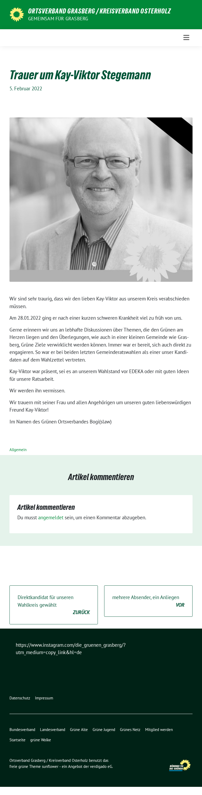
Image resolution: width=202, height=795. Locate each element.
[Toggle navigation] (186, 37)
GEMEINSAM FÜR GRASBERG (58, 19)
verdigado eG (101, 766)
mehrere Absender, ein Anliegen (148, 601)
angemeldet (50, 517)
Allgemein (18, 449)
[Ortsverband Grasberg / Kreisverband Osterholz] (16, 14)
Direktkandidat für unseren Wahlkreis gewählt (54, 604)
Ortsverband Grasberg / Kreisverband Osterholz (99, 11)
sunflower (50, 766)
